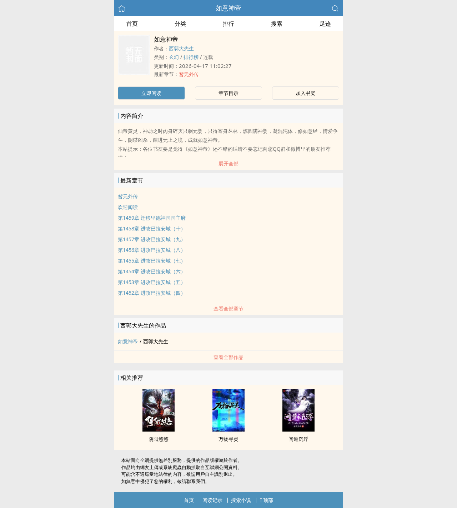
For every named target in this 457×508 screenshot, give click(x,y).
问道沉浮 (298, 438)
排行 (228, 24)
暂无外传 (189, 74)
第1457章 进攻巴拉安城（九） (152, 239)
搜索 (276, 24)
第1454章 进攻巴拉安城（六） (152, 271)
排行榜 (191, 57)
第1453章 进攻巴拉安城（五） (152, 282)
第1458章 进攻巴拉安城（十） (152, 228)
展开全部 (228, 163)
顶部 (268, 500)
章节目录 (228, 93)
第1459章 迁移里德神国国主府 (152, 217)
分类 (180, 24)
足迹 (325, 24)
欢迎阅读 (128, 207)
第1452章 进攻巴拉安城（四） (152, 292)
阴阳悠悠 (159, 438)
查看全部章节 (228, 308)
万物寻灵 (228, 438)
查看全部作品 (228, 357)
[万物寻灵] (228, 429)
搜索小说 (241, 500)
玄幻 (174, 57)
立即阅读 (151, 93)
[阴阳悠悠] (158, 429)
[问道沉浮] (298, 429)
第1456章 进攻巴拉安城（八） (152, 249)
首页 (132, 24)
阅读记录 (212, 500)
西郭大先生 (181, 48)
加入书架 (306, 93)
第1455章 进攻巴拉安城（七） (152, 260)
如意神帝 (228, 8)
